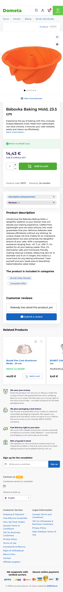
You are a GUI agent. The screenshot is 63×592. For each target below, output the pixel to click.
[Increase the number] (15, 164)
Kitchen (16, 19)
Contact (7, 558)
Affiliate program (11, 562)
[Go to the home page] (12, 10)
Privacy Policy (10, 539)
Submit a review (33, 316)
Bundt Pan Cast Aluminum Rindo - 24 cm (21, 362)
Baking (28, 19)
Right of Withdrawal (13, 550)
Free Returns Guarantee (15, 518)
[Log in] (43, 10)
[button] (36, 10)
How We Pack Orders (14, 522)
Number (9, 166)
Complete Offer (18, 283)
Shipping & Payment (13, 514)
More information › (15, 132)
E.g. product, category (21, 26)
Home (6, 19)
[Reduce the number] (15, 168)
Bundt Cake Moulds (45, 19)
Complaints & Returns (14, 546)
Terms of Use (9, 543)
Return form (9, 554)
